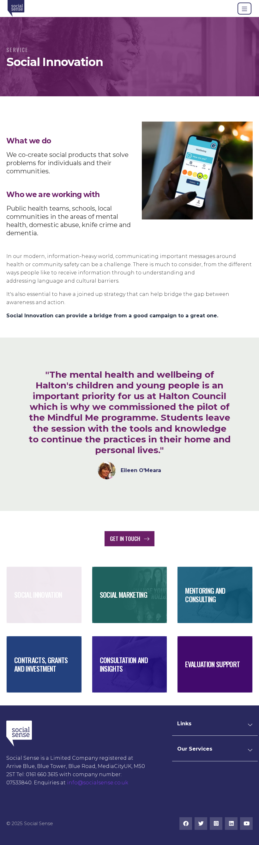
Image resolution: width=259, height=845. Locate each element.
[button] (250, 727)
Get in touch (126, 538)
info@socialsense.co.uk (97, 783)
